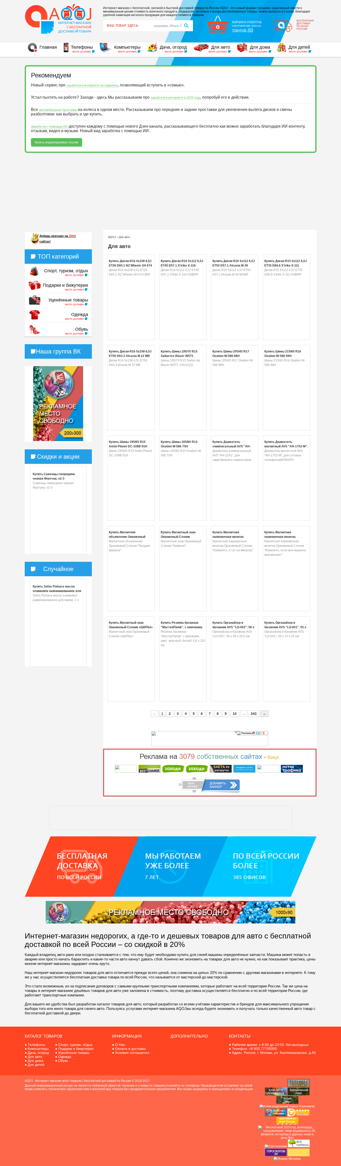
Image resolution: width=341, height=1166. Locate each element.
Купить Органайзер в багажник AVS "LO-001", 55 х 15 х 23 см (285, 627)
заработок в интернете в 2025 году (175, 97)
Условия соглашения (132, 1053)
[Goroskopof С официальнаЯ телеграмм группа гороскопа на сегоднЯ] (276, 1155)
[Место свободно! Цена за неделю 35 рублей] (58, 440)
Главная (48, 47)
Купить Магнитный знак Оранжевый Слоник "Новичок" (178, 537)
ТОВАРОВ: (242, 30)
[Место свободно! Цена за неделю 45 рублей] (170, 922)
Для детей (299, 47)
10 (235, 714)
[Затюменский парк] (299, 1094)
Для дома (260, 47)
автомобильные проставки (58, 110)
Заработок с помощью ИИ (49, 126)
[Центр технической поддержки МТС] (276, 1094)
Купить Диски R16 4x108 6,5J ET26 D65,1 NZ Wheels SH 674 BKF (130, 265)
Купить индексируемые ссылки (56, 142)
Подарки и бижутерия (65, 285)
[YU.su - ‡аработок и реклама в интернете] (299, 1155)
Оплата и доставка (130, 1049)
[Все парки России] (299, 1146)
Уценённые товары (68, 299)
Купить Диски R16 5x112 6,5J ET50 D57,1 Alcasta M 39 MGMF (233, 265)
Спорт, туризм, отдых (66, 270)
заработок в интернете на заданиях (92, 85)
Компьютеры (127, 47)
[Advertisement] (171, 191)
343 (254, 714)
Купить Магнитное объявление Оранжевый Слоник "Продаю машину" (128, 537)
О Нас (120, 1045)
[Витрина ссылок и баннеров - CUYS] (276, 1115)
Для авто (220, 47)
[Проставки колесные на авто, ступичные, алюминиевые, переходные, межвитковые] (287, 1124)
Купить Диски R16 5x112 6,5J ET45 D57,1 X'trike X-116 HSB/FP (182, 265)
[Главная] (58, 33)
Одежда (79, 314)
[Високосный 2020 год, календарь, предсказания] (287, 1138)
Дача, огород (173, 47)
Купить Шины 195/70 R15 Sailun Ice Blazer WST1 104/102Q (179, 356)
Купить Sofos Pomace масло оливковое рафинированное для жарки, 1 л (57, 591)
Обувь (81, 329)
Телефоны (82, 47)
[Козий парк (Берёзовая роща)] (287, 1103)
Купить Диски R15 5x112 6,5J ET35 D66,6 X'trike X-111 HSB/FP (285, 265)
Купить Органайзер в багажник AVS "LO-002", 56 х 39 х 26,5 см (233, 627)
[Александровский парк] (287, 1106)
